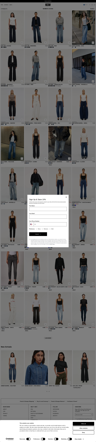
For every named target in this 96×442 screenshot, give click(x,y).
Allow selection (84, 428)
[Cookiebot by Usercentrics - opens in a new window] (9, 439)
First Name (32, 205)
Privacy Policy (52, 244)
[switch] (43, 439)
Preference (32, 229)
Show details (78, 439)
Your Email (32, 213)
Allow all (83, 423)
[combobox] (31, 224)
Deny (83, 432)
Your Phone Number (34, 221)
